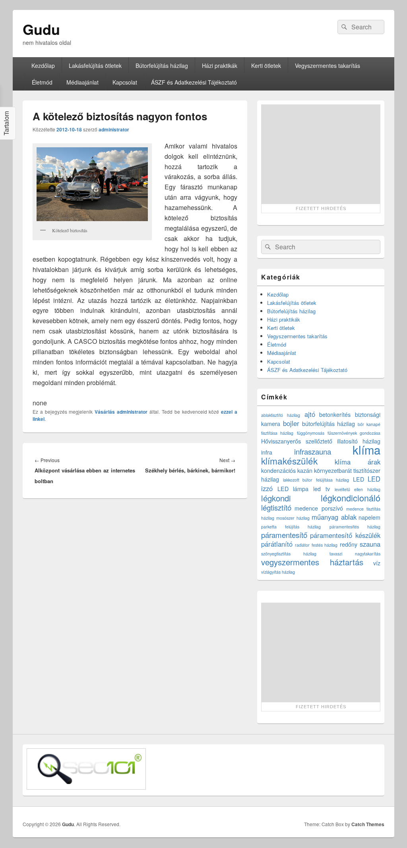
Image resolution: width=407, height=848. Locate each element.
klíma (366, 449)
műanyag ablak (334, 517)
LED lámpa (293, 489)
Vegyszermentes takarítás (327, 65)
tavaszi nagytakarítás (354, 554)
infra (266, 452)
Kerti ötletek (266, 65)
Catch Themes (367, 824)
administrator (114, 129)
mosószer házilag (292, 518)
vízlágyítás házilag (278, 572)
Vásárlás (105, 411)
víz (376, 563)
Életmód (42, 82)
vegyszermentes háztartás (312, 562)
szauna (370, 544)
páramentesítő (284, 535)
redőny (348, 544)
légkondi (276, 498)
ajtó (309, 414)
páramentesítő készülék (345, 535)
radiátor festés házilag (316, 545)
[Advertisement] (320, 154)
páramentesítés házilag (354, 527)
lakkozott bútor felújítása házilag (316, 480)
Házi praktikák (219, 65)
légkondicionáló (350, 497)
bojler (291, 423)
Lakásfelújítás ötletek (95, 65)
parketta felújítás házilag (291, 527)
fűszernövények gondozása (354, 433)
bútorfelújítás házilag (328, 424)
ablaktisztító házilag (280, 415)
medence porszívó (319, 508)
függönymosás (310, 433)
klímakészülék (289, 460)
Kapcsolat (124, 82)
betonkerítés (335, 414)
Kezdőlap (43, 65)
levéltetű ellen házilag (357, 489)
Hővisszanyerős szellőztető (296, 441)
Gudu (41, 29)
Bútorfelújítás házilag (162, 65)
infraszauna (312, 451)
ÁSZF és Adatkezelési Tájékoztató (194, 82)
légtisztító (276, 507)
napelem (369, 517)
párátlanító (277, 544)
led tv (321, 489)
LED (358, 479)
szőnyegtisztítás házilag (288, 554)
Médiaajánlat (82, 82)
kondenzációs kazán (286, 470)
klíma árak (358, 461)
